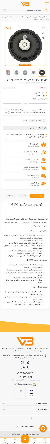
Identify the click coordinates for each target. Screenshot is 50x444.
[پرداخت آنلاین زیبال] (31, 393)
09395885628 (25, 373)
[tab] (36, 196)
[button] (47, 3)
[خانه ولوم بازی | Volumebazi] (25, 4)
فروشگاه (41, 17)
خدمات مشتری (41, 403)
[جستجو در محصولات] (46, 10)
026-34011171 (25, 377)
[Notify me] (25, 439)
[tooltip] (43, 28)
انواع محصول (42, 409)
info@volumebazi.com (23, 384)
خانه (47, 17)
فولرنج (34, 17)
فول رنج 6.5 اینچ (24, 17)
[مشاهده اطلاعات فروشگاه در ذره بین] (18, 392)
